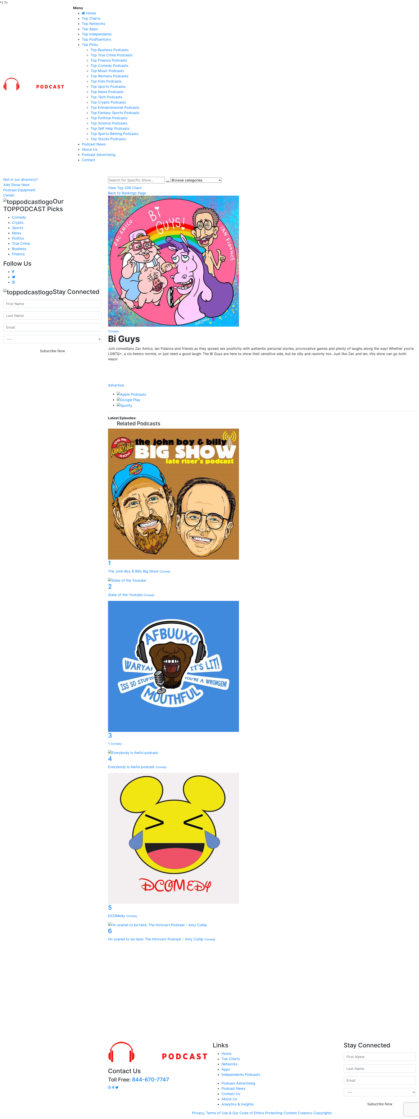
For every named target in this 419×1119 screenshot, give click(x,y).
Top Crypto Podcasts (108, 102)
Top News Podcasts (107, 92)
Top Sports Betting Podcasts (114, 133)
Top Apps (90, 29)
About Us (89, 149)
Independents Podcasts (241, 1074)
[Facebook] (262, 367)
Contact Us (231, 1093)
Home (226, 1053)
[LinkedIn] (262, 371)
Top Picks (90, 44)
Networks (229, 1064)
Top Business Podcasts (110, 50)
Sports (17, 228)
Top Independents (97, 34)
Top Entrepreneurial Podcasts (115, 107)
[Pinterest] (262, 380)
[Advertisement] (209, 992)
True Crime (21, 243)
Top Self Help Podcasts (110, 128)
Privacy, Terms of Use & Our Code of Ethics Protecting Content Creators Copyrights (262, 1113)
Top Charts (91, 18)
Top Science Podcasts (109, 123)
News (16, 233)
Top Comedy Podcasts (109, 65)
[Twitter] (262, 376)
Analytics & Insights (238, 1104)
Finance (18, 254)
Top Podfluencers (96, 39)
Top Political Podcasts (109, 118)
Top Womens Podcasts (109, 76)
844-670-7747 (150, 1079)
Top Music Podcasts (107, 71)
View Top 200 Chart (125, 188)
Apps (226, 1069)
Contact (88, 160)
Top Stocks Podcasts (108, 139)
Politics (18, 238)
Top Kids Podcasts (106, 81)
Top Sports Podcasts (108, 86)
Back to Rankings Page (127, 193)
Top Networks (93, 23)
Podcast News (94, 144)
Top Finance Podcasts (109, 60)
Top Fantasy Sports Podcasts (115, 112)
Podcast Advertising (98, 154)
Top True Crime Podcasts (111, 55)
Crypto (18, 222)
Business (19, 249)
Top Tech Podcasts (106, 97)
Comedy (19, 217)
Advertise (116, 385)
